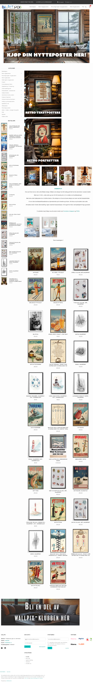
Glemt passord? (42, 646)
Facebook (66, 211)
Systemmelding (29, 660)
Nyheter (3, 114)
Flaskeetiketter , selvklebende (8, 90)
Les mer (67, 648)
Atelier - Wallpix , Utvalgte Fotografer (10, 110)
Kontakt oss (28, 663)
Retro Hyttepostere (6, 73)
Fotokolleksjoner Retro (7, 84)
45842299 (7, 640)
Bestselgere (4, 71)
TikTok (77, 211)
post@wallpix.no (8, 642)
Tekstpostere (4, 105)
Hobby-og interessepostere (8, 101)
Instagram (71, 211)
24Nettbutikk (9, 681)
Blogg (8, 671)
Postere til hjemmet (6, 97)
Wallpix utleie (5, 116)
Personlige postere (6, 108)
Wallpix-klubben (5, 92)
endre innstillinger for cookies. (36, 678)
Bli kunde (28, 658)
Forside (27, 656)
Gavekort (28, 661)
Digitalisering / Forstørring (8, 86)
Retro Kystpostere (6, 77)
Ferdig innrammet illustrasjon (8, 99)
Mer (83, 6)
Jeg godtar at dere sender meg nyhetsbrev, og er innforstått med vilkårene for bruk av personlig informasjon (57, 644)
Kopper (3, 82)
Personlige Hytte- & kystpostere (9, 75)
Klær (3, 112)
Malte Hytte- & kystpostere (8, 80)
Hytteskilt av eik (5, 103)
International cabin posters (8, 95)
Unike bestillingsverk (6, 88)
